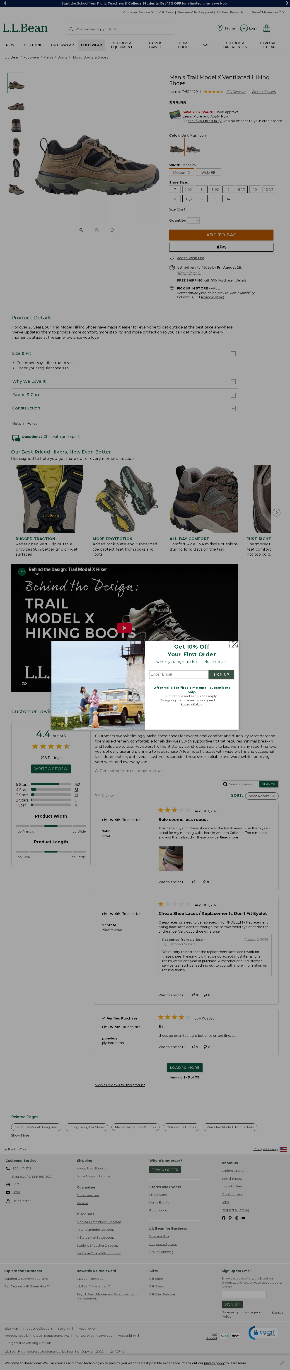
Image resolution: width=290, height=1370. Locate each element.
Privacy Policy (191, 704)
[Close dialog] (233, 644)
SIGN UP (221, 675)
